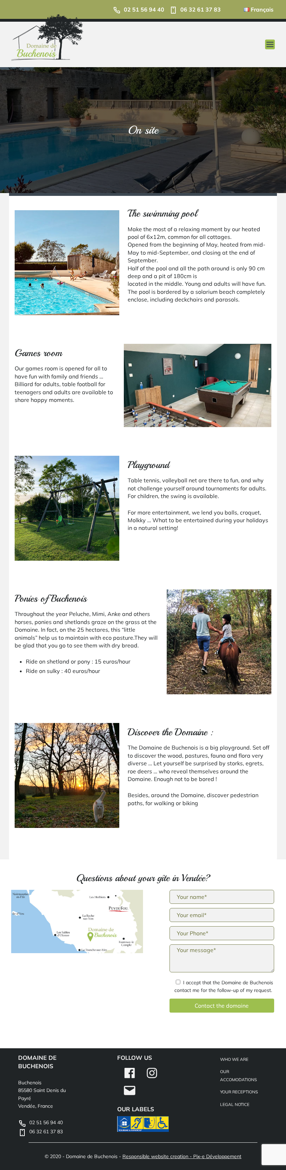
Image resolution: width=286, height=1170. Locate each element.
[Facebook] (129, 1078)
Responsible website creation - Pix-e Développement (181, 1156)
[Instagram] (152, 1078)
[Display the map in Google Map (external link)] (77, 923)
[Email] (129, 1095)
